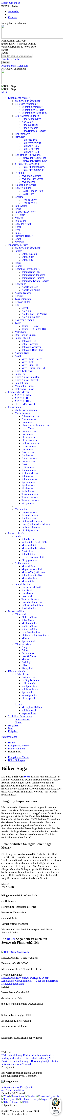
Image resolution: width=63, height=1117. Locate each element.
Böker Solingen (16, 748)
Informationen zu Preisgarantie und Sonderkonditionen (17, 1088)
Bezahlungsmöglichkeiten (44, 1061)
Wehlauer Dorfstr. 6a (30, 977)
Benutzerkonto (9, 736)
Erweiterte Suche (10, 59)
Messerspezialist (9, 977)
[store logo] (32, 37)
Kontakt (12, 17)
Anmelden (13, 11)
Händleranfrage (9, 983)
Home (11, 742)
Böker (26, 776)
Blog (21, 983)
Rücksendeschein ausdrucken (38, 1055)
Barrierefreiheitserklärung (14, 1061)
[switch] (56, 1112)
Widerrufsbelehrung (11, 1055)
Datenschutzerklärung (36, 1058)
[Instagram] (1, 1108)
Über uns (40, 980)
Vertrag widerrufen (11, 1058)
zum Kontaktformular (20, 980)
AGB (51, 1058)
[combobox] (16, 56)
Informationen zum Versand (16, 1064)
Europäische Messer (18, 745)
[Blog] (4, 1108)
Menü (4, 92)
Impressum (52, 980)
